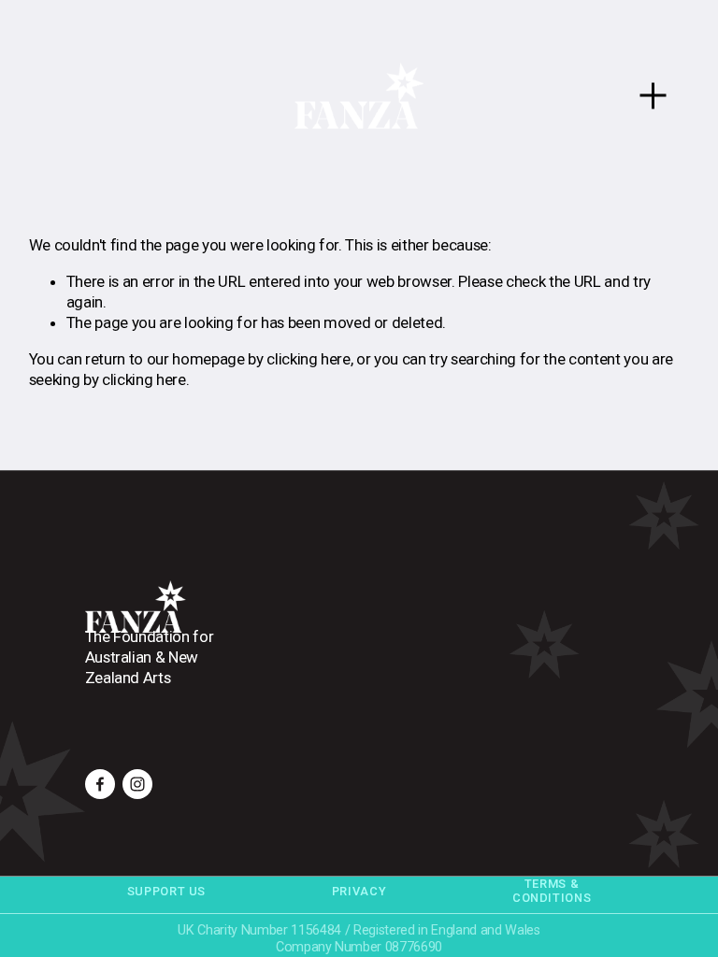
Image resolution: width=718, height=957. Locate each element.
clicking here (308, 359)
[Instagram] (137, 784)
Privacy (359, 891)
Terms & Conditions (551, 891)
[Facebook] (100, 784)
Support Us (166, 891)
